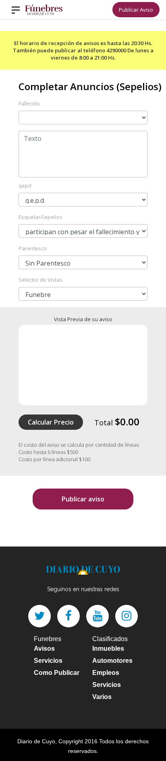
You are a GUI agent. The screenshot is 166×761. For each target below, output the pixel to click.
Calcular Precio (51, 422)
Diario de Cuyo (36, 741)
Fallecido (29, 103)
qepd (25, 185)
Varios (102, 696)
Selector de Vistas (40, 279)
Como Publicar (56, 672)
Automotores (112, 660)
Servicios (48, 660)
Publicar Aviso (136, 9)
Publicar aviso (83, 499)
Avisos (44, 648)
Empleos (105, 672)
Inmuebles (108, 648)
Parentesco (33, 248)
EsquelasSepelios (40, 217)
